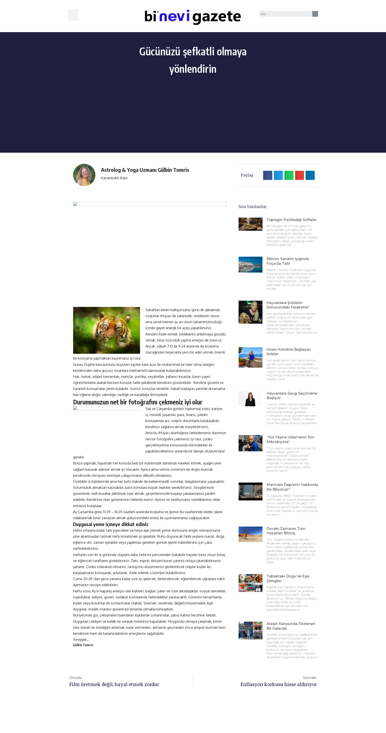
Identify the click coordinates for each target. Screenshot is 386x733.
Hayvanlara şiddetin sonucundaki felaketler (287, 305)
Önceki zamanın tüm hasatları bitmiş (286, 531)
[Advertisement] (193, 121)
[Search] (315, 14)
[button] (73, 15)
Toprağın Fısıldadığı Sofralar (291, 220)
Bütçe (78, 463)
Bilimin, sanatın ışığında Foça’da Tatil (287, 261)
